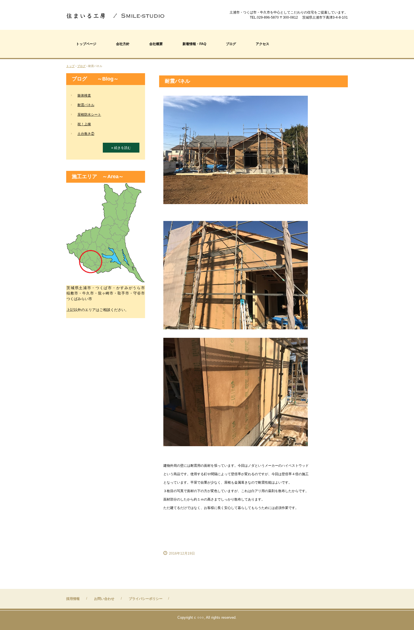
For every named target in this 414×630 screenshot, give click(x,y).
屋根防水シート (89, 115)
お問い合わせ (104, 599)
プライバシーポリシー (146, 599)
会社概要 (156, 44)
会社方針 (123, 44)
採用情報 (73, 599)
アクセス (262, 44)
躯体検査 (84, 95)
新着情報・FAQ (194, 44)
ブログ (231, 44)
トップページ (86, 44)
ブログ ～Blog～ (95, 79)
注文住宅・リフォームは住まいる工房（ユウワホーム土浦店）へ (116, 15)
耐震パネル (85, 105)
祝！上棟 (84, 124)
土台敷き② (85, 134)
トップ (70, 66)
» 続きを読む (121, 148)
